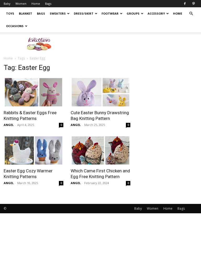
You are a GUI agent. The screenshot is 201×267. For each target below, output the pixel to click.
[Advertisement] (136, 44)
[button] (191, 13)
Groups (133, 13)
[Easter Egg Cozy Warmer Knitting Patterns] (33, 150)
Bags (48, 3)
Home (35, 3)
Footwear (110, 13)
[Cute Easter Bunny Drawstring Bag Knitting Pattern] (100, 91)
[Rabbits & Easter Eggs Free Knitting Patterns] (33, 91)
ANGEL (9, 125)
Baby (7, 3)
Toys (10, 13)
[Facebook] (185, 3)
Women (20, 3)
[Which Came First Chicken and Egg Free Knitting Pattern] (100, 150)
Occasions (15, 26)
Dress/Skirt (83, 13)
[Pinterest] (193, 3)
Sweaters (58, 13)
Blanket (25, 13)
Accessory (156, 13)
